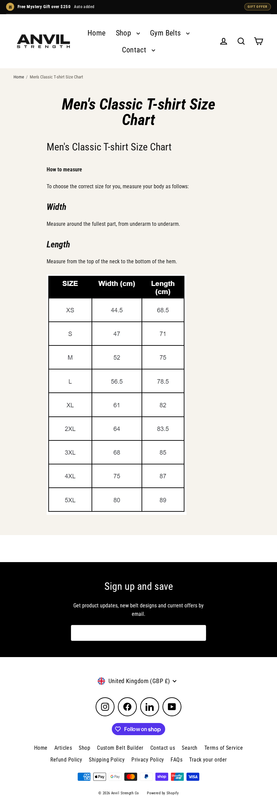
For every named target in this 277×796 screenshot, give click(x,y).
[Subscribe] (200, 633)
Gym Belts (166, 33)
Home (96, 33)
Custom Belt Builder (120, 748)
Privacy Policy (147, 759)
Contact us (162, 748)
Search (190, 748)
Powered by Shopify (163, 793)
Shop (124, 33)
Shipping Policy (107, 759)
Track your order (208, 759)
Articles (63, 748)
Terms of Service (223, 748)
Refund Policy (66, 759)
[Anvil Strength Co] (43, 41)
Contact (135, 50)
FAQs (176, 759)
